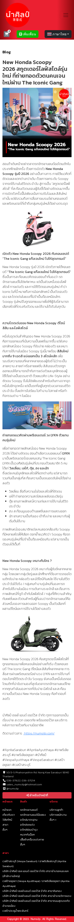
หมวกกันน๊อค (27, 835)
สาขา (5, 825)
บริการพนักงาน (58, 815)
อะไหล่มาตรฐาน (28, 820)
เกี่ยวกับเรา (8, 815)
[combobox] (58, 34)
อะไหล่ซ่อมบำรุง (29, 830)
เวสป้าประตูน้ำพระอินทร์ (15, 911)
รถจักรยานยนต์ (29, 810)
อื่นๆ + (53, 820)
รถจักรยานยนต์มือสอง (33, 815)
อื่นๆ (4, 830)
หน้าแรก (7, 810)
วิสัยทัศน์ (7, 820)
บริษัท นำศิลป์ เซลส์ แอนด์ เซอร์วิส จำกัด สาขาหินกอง (32, 891)
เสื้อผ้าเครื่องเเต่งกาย (32, 839)
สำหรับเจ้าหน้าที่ (38, 795)
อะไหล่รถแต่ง (27, 825)
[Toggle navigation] (66, 15)
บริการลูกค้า (56, 810)
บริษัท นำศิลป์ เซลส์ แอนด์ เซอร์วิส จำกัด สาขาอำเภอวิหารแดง (36, 896)
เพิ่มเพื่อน (29, 34)
